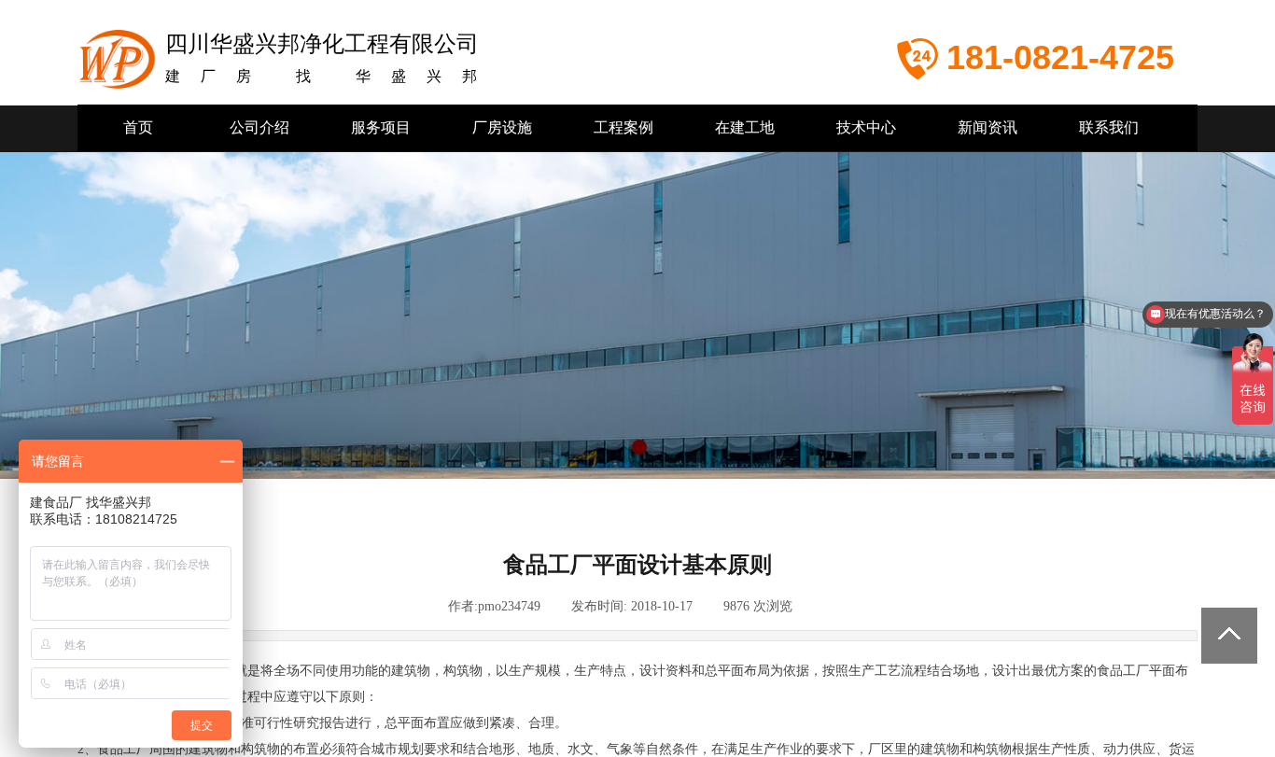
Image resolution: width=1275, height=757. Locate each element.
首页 (138, 127)
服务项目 (381, 127)
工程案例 (623, 127)
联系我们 (1109, 127)
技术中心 (866, 127)
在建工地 (745, 127)
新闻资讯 (987, 127)
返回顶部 (1229, 636)
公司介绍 (259, 127)
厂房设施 (502, 127)
